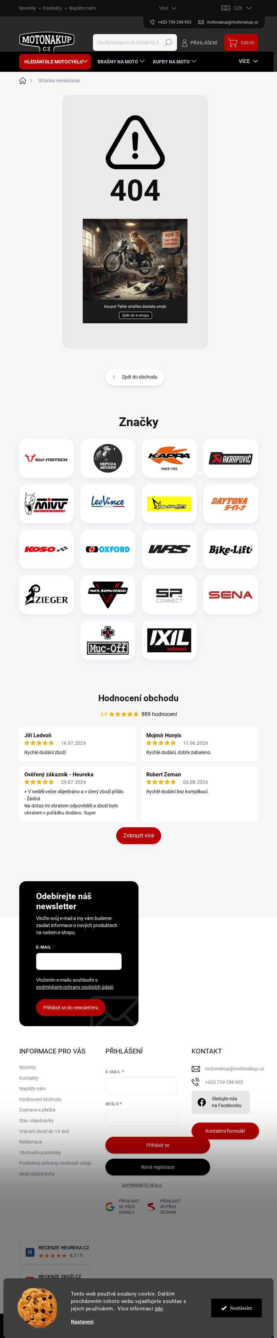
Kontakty (52, 8)
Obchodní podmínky (40, 1152)
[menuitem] (55, 61)
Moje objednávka (37, 1174)
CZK (238, 8)
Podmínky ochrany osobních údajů (55, 1163)
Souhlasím (241, 1308)
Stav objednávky (36, 1120)
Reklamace (30, 1141)
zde (159, 1309)
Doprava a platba (37, 1109)
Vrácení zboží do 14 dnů (44, 1131)
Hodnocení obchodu (138, 698)
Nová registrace (157, 1167)
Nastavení (82, 1322)
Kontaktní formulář (225, 1131)
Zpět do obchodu (139, 377)
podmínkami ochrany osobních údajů (75, 987)
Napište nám (82, 8)
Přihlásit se (157, 1145)
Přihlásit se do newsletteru (70, 1007)
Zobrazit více (138, 835)
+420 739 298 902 (224, 1082)
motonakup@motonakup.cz (234, 1068)
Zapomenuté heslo (142, 1185)
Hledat (168, 42)
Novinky (27, 8)
